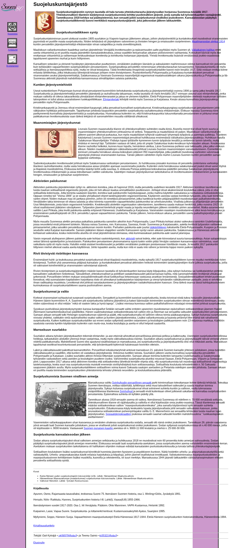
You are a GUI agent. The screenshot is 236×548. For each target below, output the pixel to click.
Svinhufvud (126, 391)
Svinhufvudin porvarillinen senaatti (132, 382)
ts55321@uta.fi (108, 535)
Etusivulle (39, 542)
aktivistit (130, 238)
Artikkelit (12, 49)
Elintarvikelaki (111, 99)
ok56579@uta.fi (67, 535)
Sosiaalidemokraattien (118, 414)
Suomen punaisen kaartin (99, 428)
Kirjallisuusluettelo (43, 525)
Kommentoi (12, 66)
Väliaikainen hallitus (203, 49)
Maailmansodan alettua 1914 (208, 41)
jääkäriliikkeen (158, 227)
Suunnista (12, 33)
